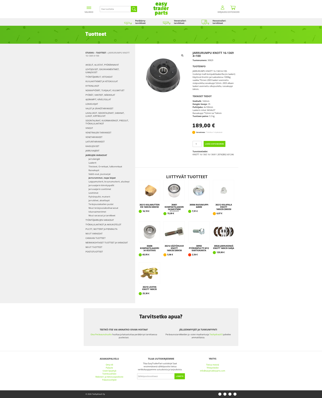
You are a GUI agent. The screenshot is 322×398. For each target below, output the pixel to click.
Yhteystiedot (213, 367)
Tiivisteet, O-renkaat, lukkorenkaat (105, 166)
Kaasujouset (92, 146)
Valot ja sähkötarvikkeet (99, 108)
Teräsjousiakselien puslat (101, 204)
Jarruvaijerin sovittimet (100, 189)
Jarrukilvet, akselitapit (99, 200)
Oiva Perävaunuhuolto (101, 334)
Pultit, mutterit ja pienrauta (101, 229)
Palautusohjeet (109, 379)
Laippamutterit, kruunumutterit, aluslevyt (109, 181)
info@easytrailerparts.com (212, 370)
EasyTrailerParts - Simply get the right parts (161, 9)
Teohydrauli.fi (216, 334)
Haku (134, 9)
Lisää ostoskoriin (214, 144)
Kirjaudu (223, 12)
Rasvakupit (94, 170)
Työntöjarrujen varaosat (100, 220)
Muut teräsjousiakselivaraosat (103, 208)
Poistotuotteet (94, 251)
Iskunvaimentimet (97, 211)
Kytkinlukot (92, 86)
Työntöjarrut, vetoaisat (99, 76)
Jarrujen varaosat (96, 155)
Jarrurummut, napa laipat (102, 177)
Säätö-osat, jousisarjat (100, 174)
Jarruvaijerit (92, 150)
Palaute (109, 367)
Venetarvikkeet (94, 137)
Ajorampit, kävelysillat (98, 99)
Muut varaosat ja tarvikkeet (102, 215)
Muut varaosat (94, 233)
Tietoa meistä (212, 364)
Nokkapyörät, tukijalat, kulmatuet (105, 90)
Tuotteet (101, 52)
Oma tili (109, 364)
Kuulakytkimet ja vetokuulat (102, 81)
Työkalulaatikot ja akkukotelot (103, 224)
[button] (182, 55)
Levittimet (93, 193)
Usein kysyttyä (109, 370)
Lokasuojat (92, 104)
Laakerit (92, 162)
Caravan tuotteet (96, 238)
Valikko (89, 12)
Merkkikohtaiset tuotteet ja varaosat (107, 242)
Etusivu (90, 52)
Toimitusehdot (109, 373)
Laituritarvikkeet (95, 141)
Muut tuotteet (94, 247)
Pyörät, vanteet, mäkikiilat (100, 95)
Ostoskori (233, 12)
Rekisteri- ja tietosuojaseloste (109, 376)
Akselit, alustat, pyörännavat (102, 64)
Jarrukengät (94, 159)
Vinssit (89, 128)
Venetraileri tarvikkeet (98, 132)
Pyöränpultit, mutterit (99, 196)
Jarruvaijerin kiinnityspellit (101, 185)
